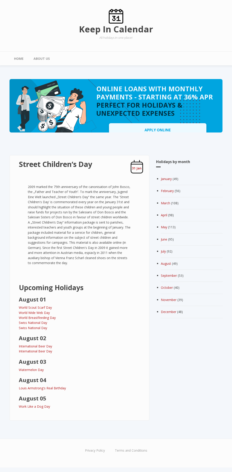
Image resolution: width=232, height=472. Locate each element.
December (168, 312)
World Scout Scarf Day (35, 307)
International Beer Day (35, 346)
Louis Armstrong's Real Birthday (42, 388)
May (164, 227)
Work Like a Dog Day (34, 406)
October (167, 287)
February (167, 191)
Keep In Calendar (116, 29)
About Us (42, 58)
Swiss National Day (33, 322)
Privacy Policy (95, 450)
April (164, 215)
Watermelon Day (31, 370)
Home (19, 58)
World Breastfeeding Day (37, 317)
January (166, 179)
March (165, 203)
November (168, 300)
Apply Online (158, 130)
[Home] (116, 16)
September (169, 275)
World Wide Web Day (34, 313)
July (163, 251)
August (166, 263)
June (164, 239)
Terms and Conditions (131, 450)
